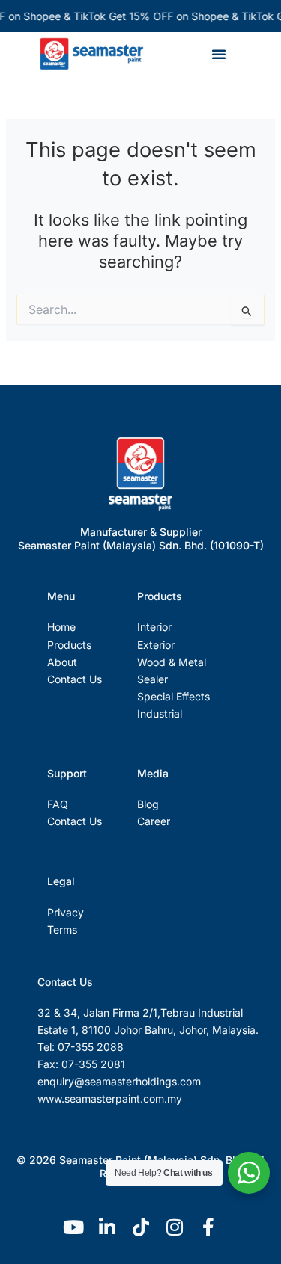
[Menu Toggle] (218, 53)
